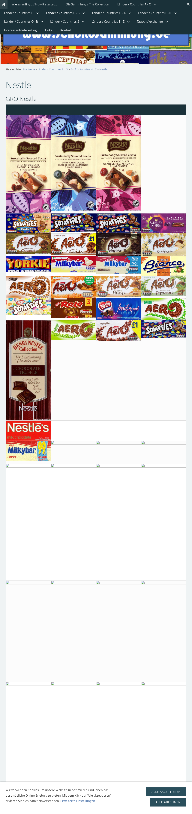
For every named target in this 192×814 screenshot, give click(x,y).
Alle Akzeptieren (166, 792)
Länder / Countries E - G (53, 69)
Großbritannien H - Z (83, 69)
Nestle (103, 69)
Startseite (29, 69)
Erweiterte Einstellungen (77, 801)
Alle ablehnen (168, 802)
